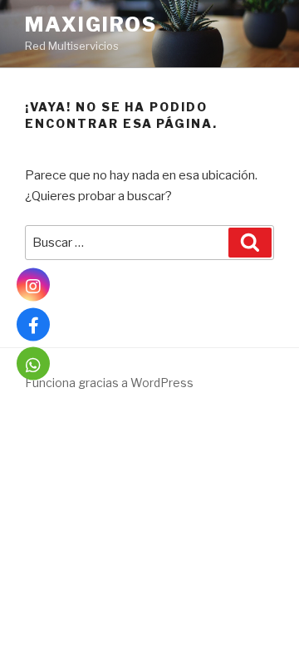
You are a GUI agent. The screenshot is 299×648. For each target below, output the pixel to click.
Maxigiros (91, 24)
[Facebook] (33, 324)
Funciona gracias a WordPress (109, 383)
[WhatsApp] (33, 363)
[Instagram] (33, 285)
